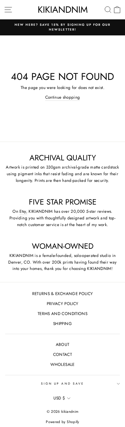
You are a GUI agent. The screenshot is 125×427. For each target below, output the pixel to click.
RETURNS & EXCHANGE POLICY (62, 294)
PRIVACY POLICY (63, 304)
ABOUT (62, 344)
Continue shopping (62, 97)
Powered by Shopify (62, 422)
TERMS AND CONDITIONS (62, 313)
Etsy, (23, 211)
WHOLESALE (62, 364)
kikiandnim (63, 9)
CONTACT (62, 354)
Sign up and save (62, 383)
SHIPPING (62, 323)
